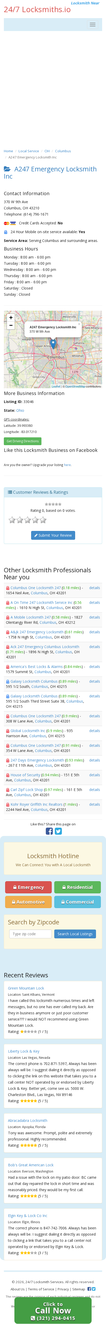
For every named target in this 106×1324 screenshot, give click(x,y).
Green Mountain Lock (26, 988)
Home (8, 151)
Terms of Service (41, 1289)
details (94, 587)
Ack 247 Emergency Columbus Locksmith (45, 646)
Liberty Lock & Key (23, 1051)
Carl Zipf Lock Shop (27, 789)
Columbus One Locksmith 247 (36, 587)
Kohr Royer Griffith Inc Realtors (37, 804)
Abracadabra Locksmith (27, 1120)
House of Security (26, 774)
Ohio (20, 410)
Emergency (30, 887)
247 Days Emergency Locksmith (38, 760)
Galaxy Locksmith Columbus (35, 681)
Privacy (63, 1289)
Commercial (79, 902)
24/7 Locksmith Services (44, 1282)
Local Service (29, 151)
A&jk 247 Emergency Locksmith (38, 631)
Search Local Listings (75, 933)
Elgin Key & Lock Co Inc (27, 1215)
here (67, 465)
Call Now (55, 1311)
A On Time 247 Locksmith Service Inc (42, 602)
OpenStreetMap (75, 386)
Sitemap (78, 1289)
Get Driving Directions (23, 441)
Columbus (63, 151)
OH (47, 151)
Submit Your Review (55, 535)
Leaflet (56, 386)
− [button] (11, 325)
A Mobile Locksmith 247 (31, 617)
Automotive (30, 902)
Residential (79, 887)
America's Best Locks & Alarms (37, 666)
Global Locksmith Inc (28, 730)
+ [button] (11, 317)
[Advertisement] (53, 89)
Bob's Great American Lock (31, 1164)
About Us (18, 1289)
